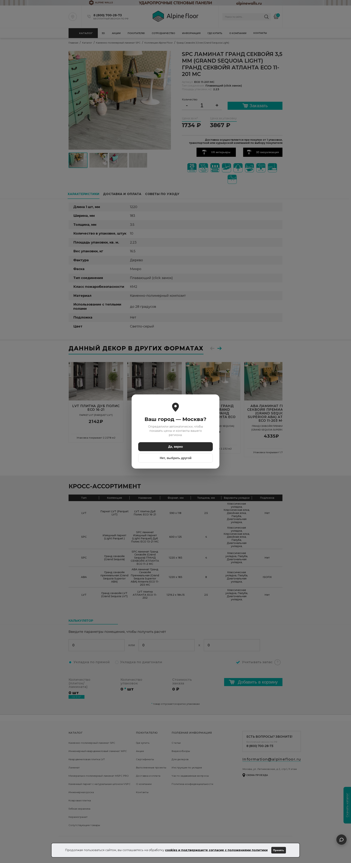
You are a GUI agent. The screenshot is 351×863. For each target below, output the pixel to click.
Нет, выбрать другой (175, 458)
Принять (278, 850)
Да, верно (175, 446)
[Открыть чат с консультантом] (341, 839)
